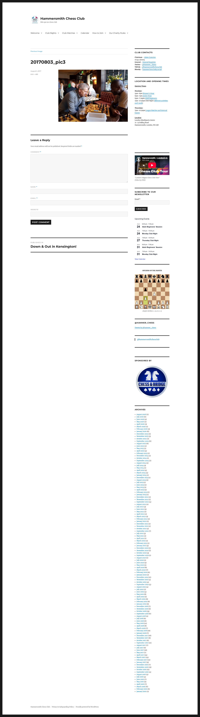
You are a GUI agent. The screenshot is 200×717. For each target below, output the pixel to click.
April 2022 (140, 514)
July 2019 (140, 589)
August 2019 (141, 587)
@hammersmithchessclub (152, 67)
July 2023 (140, 482)
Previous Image (36, 51)
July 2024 (140, 465)
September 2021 (142, 531)
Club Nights (50, 33)
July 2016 (140, 677)
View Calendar (140, 259)
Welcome (35, 33)
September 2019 (142, 585)
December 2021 (142, 524)
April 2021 (140, 538)
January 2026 (141, 431)
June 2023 (140, 485)
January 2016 (141, 691)
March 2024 (141, 473)
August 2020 (141, 558)
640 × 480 (34, 74)
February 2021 (142, 543)
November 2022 (142, 499)
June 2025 (140, 446)
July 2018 (140, 619)
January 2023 (141, 495)
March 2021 (141, 541)
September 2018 (142, 614)
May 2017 (140, 653)
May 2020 (140, 565)
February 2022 (142, 519)
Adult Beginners (151, 98)
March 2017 (141, 657)
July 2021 (140, 534)
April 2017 (140, 655)
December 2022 (142, 497)
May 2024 (140, 468)
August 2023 (141, 480)
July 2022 (140, 507)
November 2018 (142, 609)
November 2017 (142, 638)
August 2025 (141, 444)
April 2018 (140, 626)
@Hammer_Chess (149, 65)
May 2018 (140, 623)
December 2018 (142, 606)
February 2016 (142, 689)
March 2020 (141, 570)
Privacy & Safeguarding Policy (63, 707)
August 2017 (141, 645)
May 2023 (140, 487)
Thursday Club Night (150, 240)
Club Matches (68, 33)
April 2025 (140, 451)
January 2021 (141, 546)
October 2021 (141, 529)
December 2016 (142, 665)
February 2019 (142, 602)
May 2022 (140, 512)
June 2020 (140, 563)
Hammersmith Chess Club (62, 18)
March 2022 (141, 516)
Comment (36, 152)
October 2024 (141, 458)
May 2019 (140, 594)
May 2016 (140, 682)
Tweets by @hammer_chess (145, 328)
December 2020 (142, 548)
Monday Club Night (149, 233)
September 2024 (143, 461)
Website (34, 209)
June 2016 (140, 679)
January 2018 (141, 633)
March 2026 (141, 427)
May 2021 (140, 536)
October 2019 (141, 582)
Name (34, 187)
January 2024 (141, 475)
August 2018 (141, 616)
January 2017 (141, 662)
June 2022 (140, 509)
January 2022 (141, 521)
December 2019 (142, 577)
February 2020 (142, 572)
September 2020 (143, 555)
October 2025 (141, 439)
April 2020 (140, 568)
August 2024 (141, 463)
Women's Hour (148, 93)
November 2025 (142, 436)
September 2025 (143, 441)
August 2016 (141, 674)
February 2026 (142, 429)
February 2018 (142, 631)
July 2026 (140, 417)
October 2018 (141, 611)
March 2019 (141, 599)
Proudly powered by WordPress (87, 707)
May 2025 (140, 448)
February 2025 (142, 453)
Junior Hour (147, 96)
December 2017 (142, 636)
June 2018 (140, 621)
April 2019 (140, 597)
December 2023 (142, 478)
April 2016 (140, 684)
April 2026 (140, 424)
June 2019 (140, 592)
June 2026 (140, 419)
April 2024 (140, 470)
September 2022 (143, 502)
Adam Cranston (150, 57)
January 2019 (141, 604)
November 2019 (142, 580)
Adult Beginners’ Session (152, 227)
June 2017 (140, 650)
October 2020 (141, 553)
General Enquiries (149, 62)
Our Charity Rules (117, 33)
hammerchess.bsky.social (152, 69)
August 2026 (141, 414)
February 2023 (142, 492)
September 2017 (142, 643)
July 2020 (140, 560)
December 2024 (142, 456)
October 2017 (141, 640)
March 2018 (141, 628)
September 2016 (142, 672)
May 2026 (140, 422)
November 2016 (142, 667)
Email (34, 198)
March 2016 (141, 687)
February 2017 (142, 660)
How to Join (97, 33)
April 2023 (140, 490)
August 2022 (141, 504)
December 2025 (142, 434)
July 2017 (140, 648)
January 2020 (141, 575)
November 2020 (142, 551)
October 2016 (141, 670)
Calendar (85, 33)
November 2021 (142, 526)
